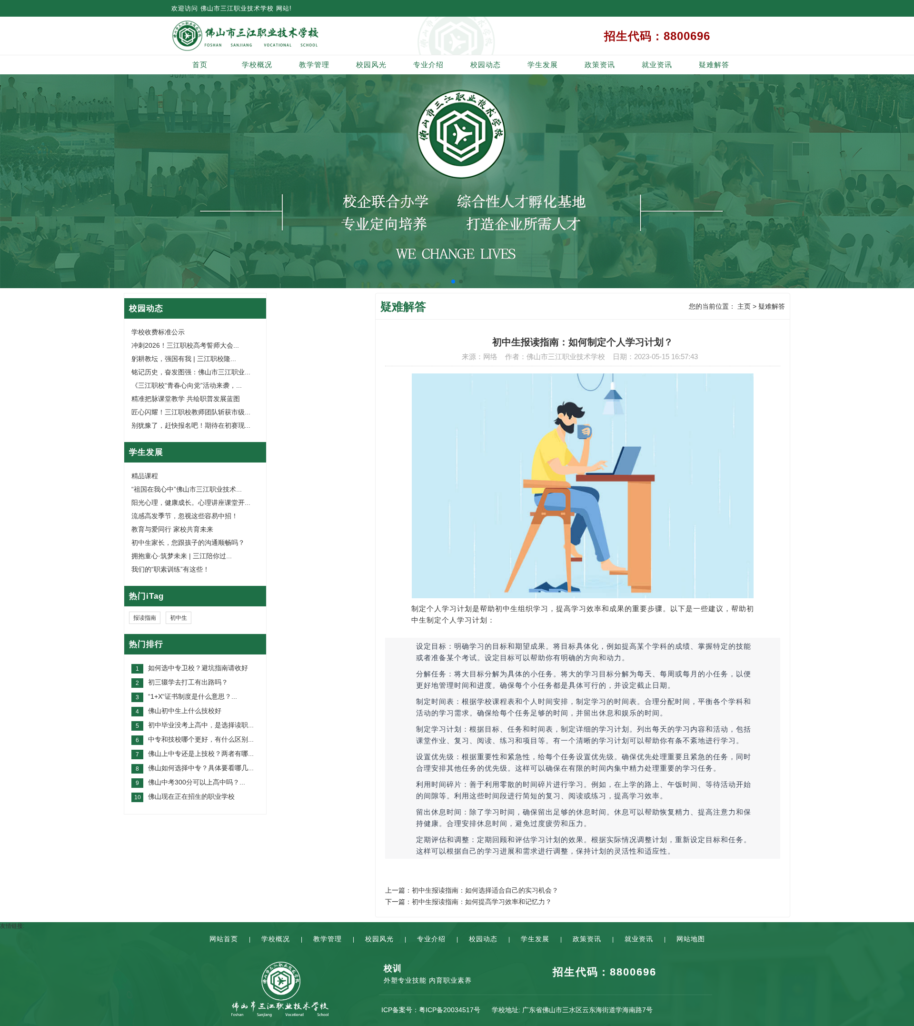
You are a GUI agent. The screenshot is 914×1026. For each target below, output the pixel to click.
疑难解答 (714, 64)
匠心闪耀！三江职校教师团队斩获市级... (190, 412)
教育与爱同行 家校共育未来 (172, 529)
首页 (200, 64)
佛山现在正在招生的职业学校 (191, 796)
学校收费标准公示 (158, 332)
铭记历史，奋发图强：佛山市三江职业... (190, 372)
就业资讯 (657, 64)
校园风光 (371, 64)
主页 (744, 306)
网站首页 (223, 939)
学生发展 (542, 64)
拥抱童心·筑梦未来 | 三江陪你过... (181, 556)
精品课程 (144, 476)
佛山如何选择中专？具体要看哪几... (201, 768)
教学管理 (314, 64)
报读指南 (144, 617)
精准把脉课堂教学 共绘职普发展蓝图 (185, 398)
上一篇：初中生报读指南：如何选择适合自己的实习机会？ (471, 890)
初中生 (178, 617)
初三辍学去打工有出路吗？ (188, 682)
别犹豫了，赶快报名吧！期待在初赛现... (190, 425)
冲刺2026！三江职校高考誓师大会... (185, 345)
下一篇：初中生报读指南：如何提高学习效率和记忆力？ (468, 901)
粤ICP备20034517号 (449, 1010)
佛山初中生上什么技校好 (184, 710)
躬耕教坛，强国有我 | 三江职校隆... (183, 358)
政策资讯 (600, 64)
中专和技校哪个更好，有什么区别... (201, 739)
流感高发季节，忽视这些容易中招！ (184, 516)
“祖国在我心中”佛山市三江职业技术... (186, 489)
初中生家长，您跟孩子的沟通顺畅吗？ (188, 542)
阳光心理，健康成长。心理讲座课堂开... (190, 502)
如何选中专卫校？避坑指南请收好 (198, 668)
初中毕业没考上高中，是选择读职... (201, 725)
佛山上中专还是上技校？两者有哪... (201, 753)
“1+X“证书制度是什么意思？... (192, 696)
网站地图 (690, 939)
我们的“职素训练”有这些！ (170, 569)
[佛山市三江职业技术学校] (279, 35)
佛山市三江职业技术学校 (237, 8)
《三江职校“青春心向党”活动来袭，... (186, 385)
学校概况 (257, 64)
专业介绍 (428, 64)
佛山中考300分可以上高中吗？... (196, 782)
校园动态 (485, 64)
